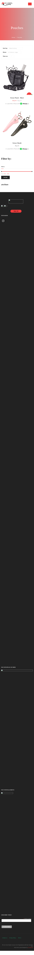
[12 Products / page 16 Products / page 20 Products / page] (14, 52)
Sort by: (5, 48)
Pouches (19, 37)
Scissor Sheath (17, 143)
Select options (17, 138)
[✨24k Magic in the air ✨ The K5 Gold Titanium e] (24, 430)
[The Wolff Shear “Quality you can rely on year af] (8, 430)
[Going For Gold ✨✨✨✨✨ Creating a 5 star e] (8, 301)
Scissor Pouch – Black (17, 98)
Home (13, 37)
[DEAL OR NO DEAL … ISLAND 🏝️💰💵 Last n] (8, 495)
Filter (5, 177)
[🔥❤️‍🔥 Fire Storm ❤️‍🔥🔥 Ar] (8, 618)
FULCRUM (30, 947)
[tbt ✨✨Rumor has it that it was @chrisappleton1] (24, 301)
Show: (4, 52)
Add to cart (17, 92)
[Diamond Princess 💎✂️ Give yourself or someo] (24, 538)
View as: (5, 56)
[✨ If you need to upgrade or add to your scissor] (24, 628)
